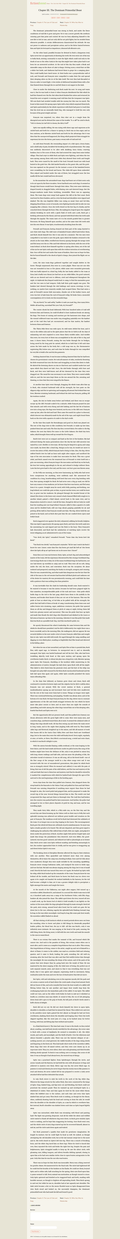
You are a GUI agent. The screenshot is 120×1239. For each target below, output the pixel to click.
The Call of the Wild (56, 3)
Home (48, 3)
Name (32, 1224)
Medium (63, 17)
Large (68, 17)
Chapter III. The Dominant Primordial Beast (73, 3)
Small (58, 17)
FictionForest (38, 3)
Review (32, 1210)
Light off (53, 17)
